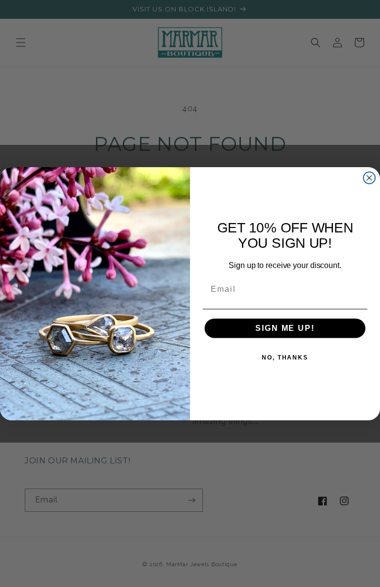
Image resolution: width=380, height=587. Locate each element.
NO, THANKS (285, 357)
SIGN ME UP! (284, 328)
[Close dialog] (370, 177)
